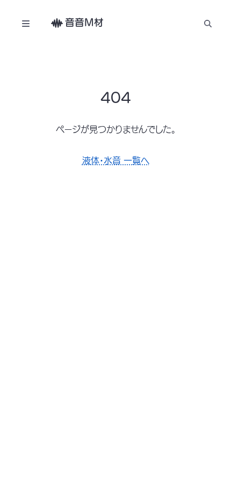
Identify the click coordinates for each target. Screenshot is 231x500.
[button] (207, 23)
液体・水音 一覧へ (115, 160)
